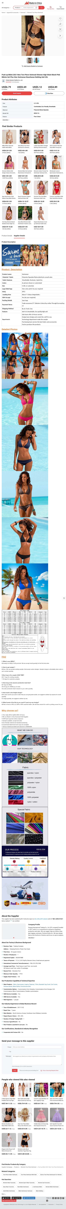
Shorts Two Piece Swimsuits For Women (51, 1174)
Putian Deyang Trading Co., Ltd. (14, 80)
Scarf (48, 984)
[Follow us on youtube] (61, 1198)
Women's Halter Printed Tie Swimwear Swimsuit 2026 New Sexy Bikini (41, 172)
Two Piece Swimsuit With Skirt (29, 1174)
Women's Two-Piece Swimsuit (35, 12)
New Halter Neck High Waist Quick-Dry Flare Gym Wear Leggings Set (25, 1100)
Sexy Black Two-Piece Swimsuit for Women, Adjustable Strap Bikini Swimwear (24, 147)
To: (10, 1051)
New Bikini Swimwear (23, 1187)
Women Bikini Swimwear (52, 1187)
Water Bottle (16, 986)
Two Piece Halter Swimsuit (10, 1174)
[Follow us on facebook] (53, 1198)
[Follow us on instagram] (58, 1198)
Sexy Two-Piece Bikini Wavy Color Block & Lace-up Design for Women (24, 1125)
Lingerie (26, 984)
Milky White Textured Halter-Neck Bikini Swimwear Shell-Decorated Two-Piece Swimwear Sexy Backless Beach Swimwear (8, 147)
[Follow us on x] (56, 1198)
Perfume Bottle (8, 986)
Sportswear (20, 984)
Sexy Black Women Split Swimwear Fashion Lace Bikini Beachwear (24, 223)
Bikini (14, 984)
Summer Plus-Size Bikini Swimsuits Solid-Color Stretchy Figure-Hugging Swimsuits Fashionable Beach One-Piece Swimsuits (40, 197)
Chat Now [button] (50, 93)
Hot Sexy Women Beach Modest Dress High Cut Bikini (8, 223)
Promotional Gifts (26, 986)
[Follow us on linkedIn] (47, 1200)
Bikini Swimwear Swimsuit (25, 1191)
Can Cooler (54, 984)
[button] (3, 3)
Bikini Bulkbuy (39, 1191)
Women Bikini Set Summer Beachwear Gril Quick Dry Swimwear (25, 172)
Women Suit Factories (44, 1182)
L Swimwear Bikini (37, 1187)
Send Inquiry (17, 93)
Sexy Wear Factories (8, 1187)
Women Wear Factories (9, 1182)
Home (3, 12)
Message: (8, 1056)
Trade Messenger (28, 1198)
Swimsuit (22, 12)
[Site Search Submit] (41, 7)
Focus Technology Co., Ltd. (21, 1204)
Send (14, 1070)
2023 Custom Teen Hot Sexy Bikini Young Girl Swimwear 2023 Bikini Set (56, 147)
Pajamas (31, 984)
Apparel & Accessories (13, 12)
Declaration (51, 1204)
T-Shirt (36, 984)
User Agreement (42, 1204)
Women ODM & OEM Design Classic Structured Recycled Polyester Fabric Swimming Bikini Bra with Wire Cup (9, 172)
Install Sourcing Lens (9, 1200)
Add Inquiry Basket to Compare (33, 66)
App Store (6, 1198)
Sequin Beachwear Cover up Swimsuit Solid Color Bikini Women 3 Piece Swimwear (40, 223)
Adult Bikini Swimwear (9, 1191)
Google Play (16, 1198)
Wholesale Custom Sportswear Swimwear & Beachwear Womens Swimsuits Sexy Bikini (56, 172)
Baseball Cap (43, 984)
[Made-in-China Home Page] (33, 3)
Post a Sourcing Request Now (49, 1070)
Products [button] (17, 7)
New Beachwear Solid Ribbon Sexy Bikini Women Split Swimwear (9, 197)
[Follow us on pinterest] (63, 1198)
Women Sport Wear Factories (26, 1182)
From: (9, 1047)
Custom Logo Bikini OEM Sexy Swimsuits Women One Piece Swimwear (56, 197)
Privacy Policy (59, 1204)
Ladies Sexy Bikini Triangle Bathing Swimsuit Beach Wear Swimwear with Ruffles (41, 147)
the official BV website (41, 919)
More (3, 1194)
